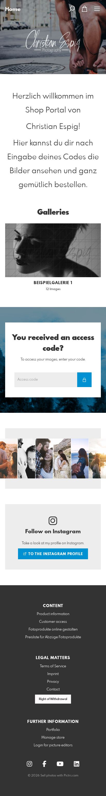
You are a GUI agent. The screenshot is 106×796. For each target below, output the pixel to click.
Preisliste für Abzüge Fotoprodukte (53, 637)
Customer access (53, 622)
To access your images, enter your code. (53, 359)
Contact (53, 689)
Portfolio (53, 730)
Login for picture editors (53, 745)
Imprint (53, 674)
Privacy (53, 682)
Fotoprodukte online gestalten (53, 629)
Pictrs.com (71, 775)
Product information (53, 614)
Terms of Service (53, 666)
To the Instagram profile (55, 554)
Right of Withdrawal (53, 699)
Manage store (53, 737)
